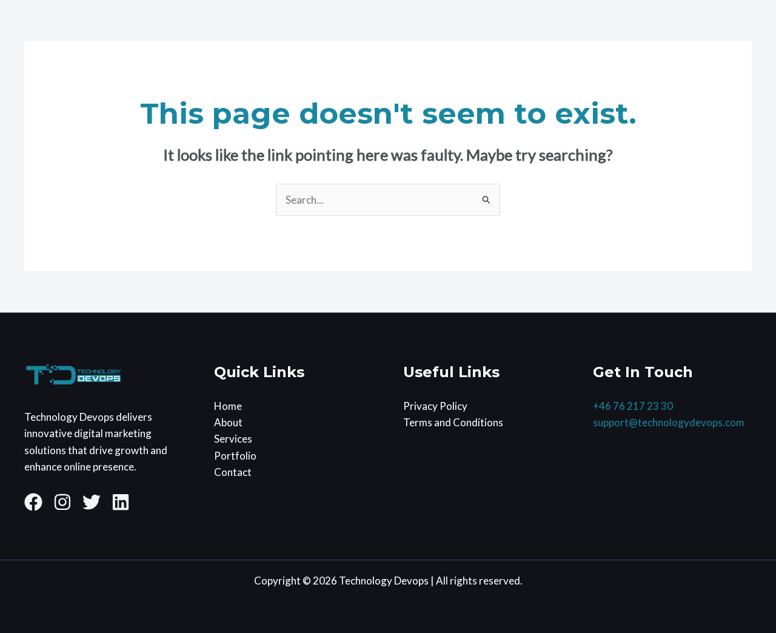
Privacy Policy (435, 406)
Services (233, 438)
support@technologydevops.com (668, 422)
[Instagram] (62, 502)
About (228, 422)
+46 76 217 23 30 (633, 406)
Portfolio (235, 455)
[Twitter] (91, 502)
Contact (233, 472)
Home (228, 406)
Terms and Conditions (453, 422)
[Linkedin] (121, 502)
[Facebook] (33, 502)
